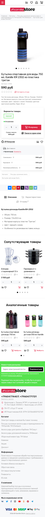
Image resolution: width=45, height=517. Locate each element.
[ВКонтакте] (10, 188)
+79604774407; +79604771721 (19, 396)
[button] (16, 68)
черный (9, 116)
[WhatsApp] (31, 188)
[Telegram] (35, 188)
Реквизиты (6, 474)
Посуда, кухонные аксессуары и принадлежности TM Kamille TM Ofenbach (20, 174)
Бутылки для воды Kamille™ (11, 178)
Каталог (5, 174)
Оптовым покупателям (10, 471)
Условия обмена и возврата (12, 464)
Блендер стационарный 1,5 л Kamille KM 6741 (9, 270)
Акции (3, 444)
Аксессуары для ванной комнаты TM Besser (19, 433)
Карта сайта (30, 513)
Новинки (4, 440)
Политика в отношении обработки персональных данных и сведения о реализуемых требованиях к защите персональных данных (22, 458)
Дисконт (5, 447)
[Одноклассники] (14, 188)
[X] (22, 188)
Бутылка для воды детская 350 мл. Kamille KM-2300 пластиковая (34, 333)
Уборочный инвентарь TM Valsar (14, 437)
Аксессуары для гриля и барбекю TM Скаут (19, 430)
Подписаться (36, 369)
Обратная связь (7, 467)
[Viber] (27, 188)
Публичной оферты (15, 376)
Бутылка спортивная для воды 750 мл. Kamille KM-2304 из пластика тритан (10, 333)
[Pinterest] (18, 188)
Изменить (17, 151)
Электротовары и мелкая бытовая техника (19, 420)
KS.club (4, 478)
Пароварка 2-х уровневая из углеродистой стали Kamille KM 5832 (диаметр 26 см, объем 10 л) (33, 270)
